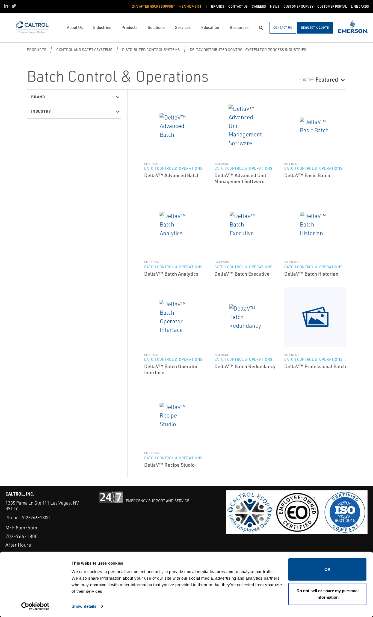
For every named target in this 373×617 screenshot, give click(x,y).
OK (327, 569)
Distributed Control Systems (151, 49)
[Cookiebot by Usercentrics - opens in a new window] (35, 606)
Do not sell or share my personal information (328, 593)
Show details (84, 606)
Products (36, 49)
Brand (38, 96)
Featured (326, 79)
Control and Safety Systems (84, 49)
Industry (41, 111)
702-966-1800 (35, 517)
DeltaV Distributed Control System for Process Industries (248, 49)
